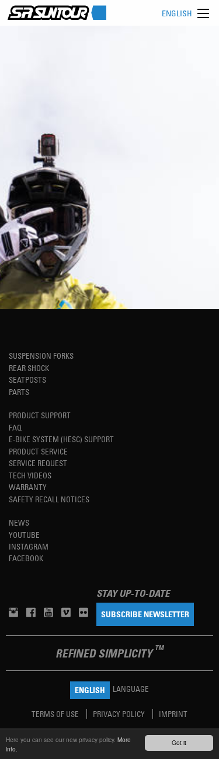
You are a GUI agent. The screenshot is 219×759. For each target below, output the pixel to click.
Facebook (26, 558)
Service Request (38, 463)
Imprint (173, 714)
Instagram (28, 546)
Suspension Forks (41, 356)
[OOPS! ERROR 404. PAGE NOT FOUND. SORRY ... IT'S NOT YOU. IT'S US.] (109, 167)
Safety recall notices (49, 499)
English (177, 13)
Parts (19, 392)
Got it (179, 742)
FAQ (15, 427)
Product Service (38, 451)
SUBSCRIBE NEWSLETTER (145, 614)
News (19, 522)
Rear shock (29, 368)
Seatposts (27, 379)
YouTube (24, 535)
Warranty (28, 487)
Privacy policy (120, 714)
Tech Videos (30, 475)
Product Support (40, 415)
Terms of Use (56, 714)
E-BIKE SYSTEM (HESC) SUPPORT (61, 439)
